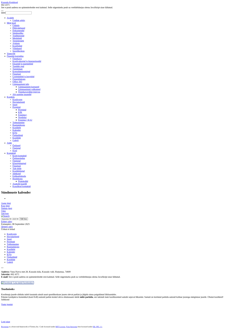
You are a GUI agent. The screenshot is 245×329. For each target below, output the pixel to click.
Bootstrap (5, 327)
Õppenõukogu (18, 79)
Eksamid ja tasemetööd (22, 64)
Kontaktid (11, 153)
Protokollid (23, 181)
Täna (3, 211)
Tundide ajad (18, 66)
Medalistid (17, 38)
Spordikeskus (18, 51)
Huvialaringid (18, 102)
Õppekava (17, 58)
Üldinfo (15, 25)
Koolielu (11, 97)
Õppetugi (16, 74)
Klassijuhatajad (19, 163)
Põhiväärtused (18, 28)
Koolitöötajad (18, 171)
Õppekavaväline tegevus (29, 92)
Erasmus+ (22, 115)
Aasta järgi (6, 203)
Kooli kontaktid (19, 155)
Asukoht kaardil (19, 184)
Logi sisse (5, 321)
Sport (14, 104)
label (3, 12)
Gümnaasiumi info (20, 84)
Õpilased (16, 145)
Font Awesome (71, 327)
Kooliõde (16, 138)
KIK (20, 112)
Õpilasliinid (17, 135)
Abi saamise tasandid (21, 94)
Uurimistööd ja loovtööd (23, 76)
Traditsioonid (18, 35)
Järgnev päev (7, 226)
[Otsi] (5, 216)
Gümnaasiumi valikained (29, 89)
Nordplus (22, 117)
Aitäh (9, 143)
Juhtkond (16, 173)
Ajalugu (16, 43)
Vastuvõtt (11, 53)
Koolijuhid (17, 46)
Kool (14, 150)
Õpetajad (16, 148)
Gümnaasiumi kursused (28, 87)
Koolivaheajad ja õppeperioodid (26, 61)
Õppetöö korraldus (15, 56)
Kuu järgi (5, 206)
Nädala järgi (6, 208)
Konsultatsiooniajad (21, 71)
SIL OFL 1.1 (97, 327)
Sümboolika (17, 33)
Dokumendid (18, 30)
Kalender (16, 130)
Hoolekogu (17, 178)
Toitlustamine (18, 122)
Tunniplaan (17, 69)
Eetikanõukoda (19, 176)
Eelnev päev (6, 221)
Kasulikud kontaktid (21, 186)
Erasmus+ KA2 (25, 120)
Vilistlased (17, 48)
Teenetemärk (18, 41)
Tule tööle (16, 168)
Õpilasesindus (18, 158)
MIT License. (61, 327)
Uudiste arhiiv (18, 20)
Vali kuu (5, 213)
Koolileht (16, 127)
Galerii (15, 140)
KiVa (14, 133)
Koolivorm (17, 99)
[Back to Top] (2, 267)
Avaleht (10, 18)
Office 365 (17, 81)
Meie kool (11, 23)
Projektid (16, 107)
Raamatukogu (18, 125)
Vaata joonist (7, 304)
